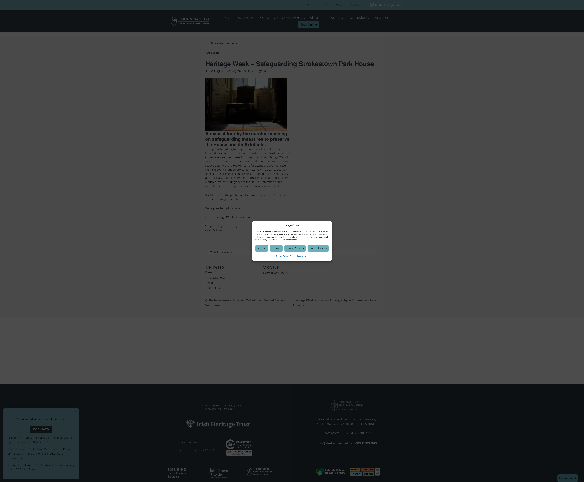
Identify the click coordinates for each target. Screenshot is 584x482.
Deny (276, 248)
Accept (261, 248)
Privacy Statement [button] (298, 256)
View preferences (295, 248)
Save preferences (318, 248)
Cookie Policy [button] (282, 256)
